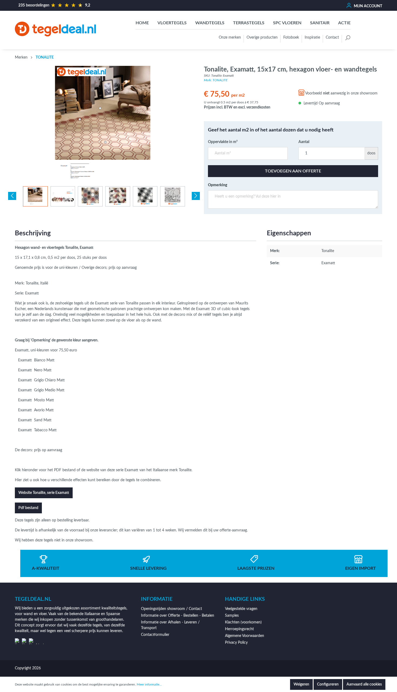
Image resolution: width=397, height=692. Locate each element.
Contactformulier (155, 635)
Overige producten (262, 37)
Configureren (328, 684)
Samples (232, 616)
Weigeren (301, 684)
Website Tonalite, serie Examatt (43, 493)
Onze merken (230, 37)
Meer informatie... (149, 684)
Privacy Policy (236, 642)
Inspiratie (312, 37)
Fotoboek (291, 37)
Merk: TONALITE (215, 80)
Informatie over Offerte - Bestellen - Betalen (177, 616)
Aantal (303, 142)
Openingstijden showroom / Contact (171, 609)
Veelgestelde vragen (241, 609)
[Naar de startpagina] (55, 29)
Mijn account (367, 6)
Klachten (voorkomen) (243, 622)
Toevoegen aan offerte (293, 171)
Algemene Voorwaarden (244, 636)
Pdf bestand (28, 508)
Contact (332, 37)
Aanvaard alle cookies (364, 684)
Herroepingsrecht (239, 629)
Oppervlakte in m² (223, 142)
